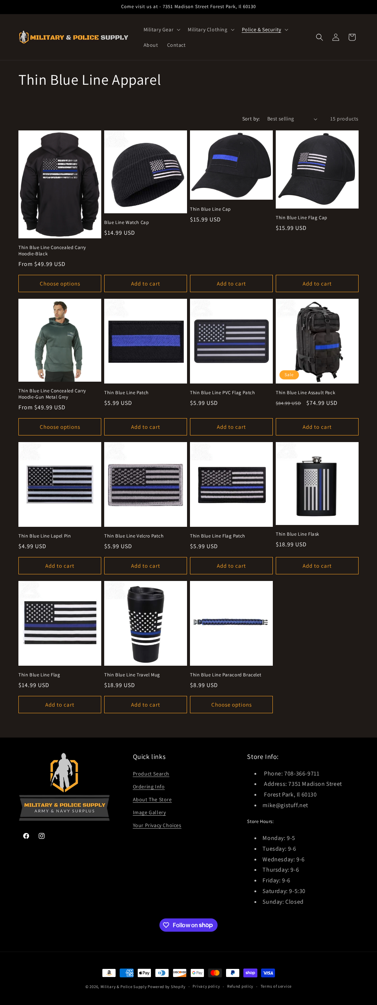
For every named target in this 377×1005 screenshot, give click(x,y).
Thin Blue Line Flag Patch (217, 536)
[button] (161, 29)
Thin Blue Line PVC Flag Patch (222, 393)
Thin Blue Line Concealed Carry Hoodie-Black (52, 251)
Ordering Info (149, 786)
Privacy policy (206, 986)
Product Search (151, 773)
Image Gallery (149, 812)
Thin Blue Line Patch (126, 393)
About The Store (152, 799)
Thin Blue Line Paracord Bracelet (225, 675)
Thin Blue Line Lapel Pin (44, 536)
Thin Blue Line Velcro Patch (133, 536)
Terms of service (276, 986)
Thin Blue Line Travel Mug (132, 675)
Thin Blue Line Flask (297, 534)
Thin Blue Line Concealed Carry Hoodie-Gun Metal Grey (52, 394)
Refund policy (240, 986)
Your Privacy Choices (157, 825)
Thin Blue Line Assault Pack (305, 393)
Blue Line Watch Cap (126, 222)
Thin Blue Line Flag (39, 675)
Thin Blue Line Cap (210, 209)
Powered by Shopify (167, 986)
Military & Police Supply (124, 986)
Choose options (60, 283)
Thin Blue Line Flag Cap (301, 218)
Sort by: (251, 118)
